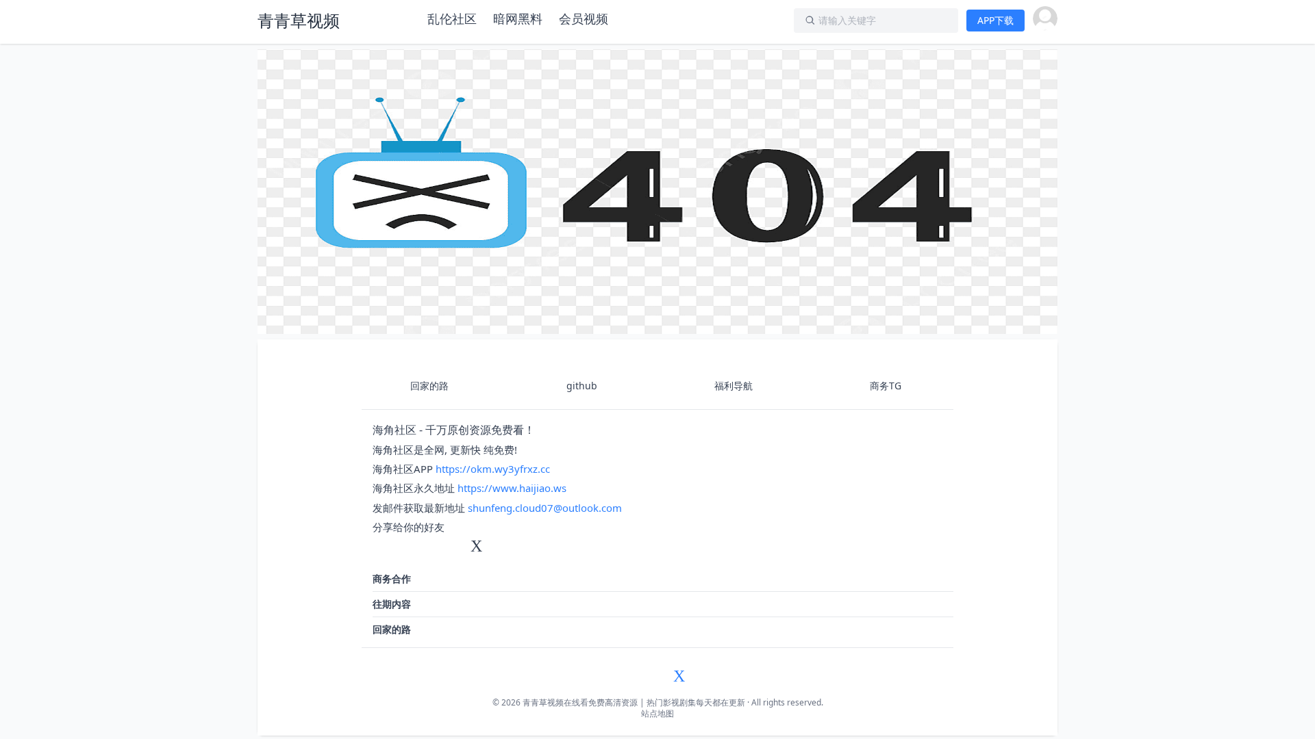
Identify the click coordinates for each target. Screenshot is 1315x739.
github (581, 385)
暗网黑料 (517, 18)
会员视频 (583, 18)
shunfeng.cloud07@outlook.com (545, 508)
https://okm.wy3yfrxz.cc (493, 469)
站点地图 (657, 713)
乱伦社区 (452, 18)
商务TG (885, 385)
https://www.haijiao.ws (512, 488)
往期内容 (392, 603)
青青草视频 (299, 20)
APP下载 (995, 20)
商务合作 (392, 578)
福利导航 (733, 385)
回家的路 (429, 385)
